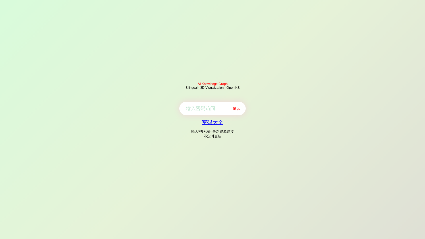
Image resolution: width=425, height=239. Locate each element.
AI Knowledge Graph (213, 84)
